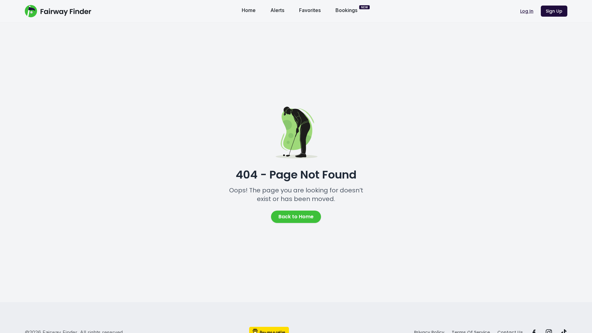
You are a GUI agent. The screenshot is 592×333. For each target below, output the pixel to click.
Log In (526, 11)
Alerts (277, 10)
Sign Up (554, 11)
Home (249, 10)
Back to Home (296, 216)
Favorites (310, 10)
